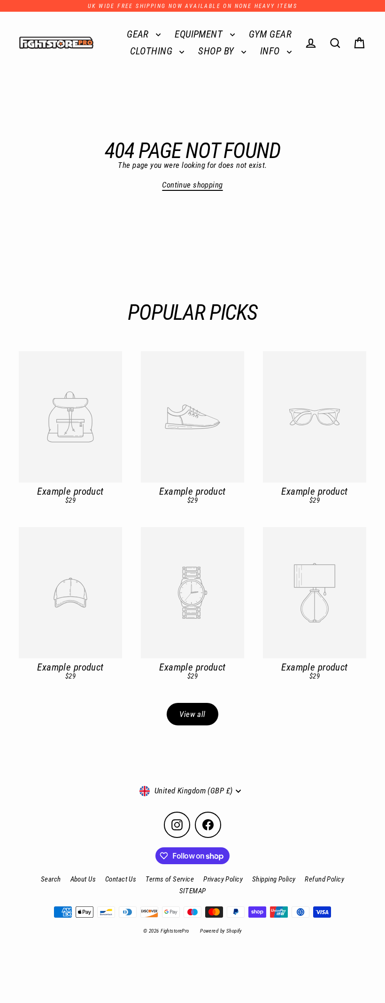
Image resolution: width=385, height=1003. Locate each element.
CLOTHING (152, 51)
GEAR (139, 34)
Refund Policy (324, 879)
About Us (83, 879)
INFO (271, 51)
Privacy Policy (223, 879)
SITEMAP (192, 891)
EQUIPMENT (200, 34)
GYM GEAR (270, 34)
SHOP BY (217, 51)
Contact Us (120, 879)
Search (51, 879)
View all (192, 714)
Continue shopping (192, 184)
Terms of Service (170, 879)
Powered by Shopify (221, 931)
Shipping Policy (273, 879)
